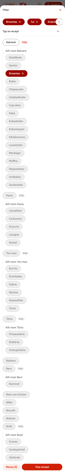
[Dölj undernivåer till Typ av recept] (58, 31)
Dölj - (25, 42)
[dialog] (32, 239)
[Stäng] (60, 10)
